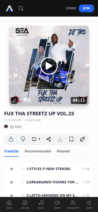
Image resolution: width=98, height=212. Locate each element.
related (63, 151)
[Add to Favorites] (71, 139)
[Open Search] (21, 8)
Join (86, 8)
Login (71, 8)
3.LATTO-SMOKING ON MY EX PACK (53, 195)
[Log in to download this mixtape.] (60, 139)
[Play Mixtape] (49, 66)
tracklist (11, 151)
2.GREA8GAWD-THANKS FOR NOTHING (53, 182)
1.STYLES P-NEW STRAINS (48, 168)
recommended (38, 151)
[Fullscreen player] (14, 100)
